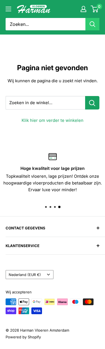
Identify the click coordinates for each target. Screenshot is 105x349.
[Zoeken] (92, 24)
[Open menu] (8, 9)
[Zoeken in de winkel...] (92, 103)
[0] (94, 9)
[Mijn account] (83, 9)
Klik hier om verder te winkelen (52, 120)
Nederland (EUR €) (25, 275)
